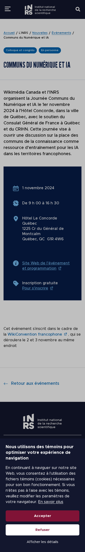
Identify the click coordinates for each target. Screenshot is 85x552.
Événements (61, 33)
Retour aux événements (35, 383)
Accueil (9, 33)
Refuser (42, 530)
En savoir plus (50, 502)
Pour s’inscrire (35, 288)
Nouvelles (39, 33)
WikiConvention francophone (35, 334)
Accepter (42, 516)
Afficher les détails (42, 542)
